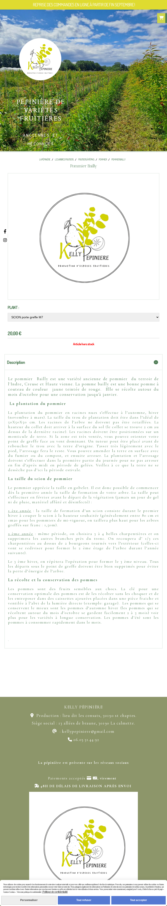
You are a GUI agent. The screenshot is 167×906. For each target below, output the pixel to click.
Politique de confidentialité (55, 891)
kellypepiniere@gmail (83, 731)
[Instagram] (5, 240)
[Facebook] (5, 231)
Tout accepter (138, 900)
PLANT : (13, 307)
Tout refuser (83, 900)
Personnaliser (29, 900)
